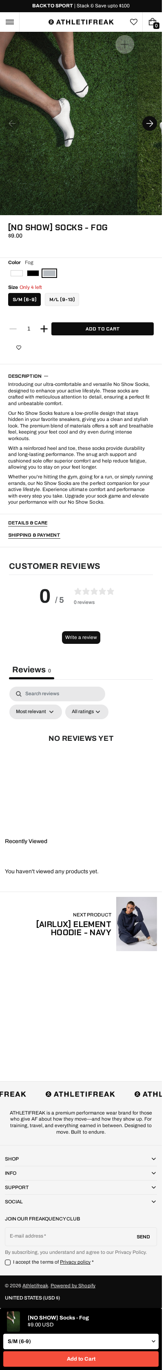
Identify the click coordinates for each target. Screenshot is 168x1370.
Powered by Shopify (73, 1286)
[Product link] (81, 924)
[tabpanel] (81, 756)
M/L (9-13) (62, 299)
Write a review (81, 637)
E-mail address (27, 1236)
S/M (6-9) (24, 299)
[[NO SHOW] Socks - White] (17, 273)
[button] (9, 22)
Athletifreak (35, 1286)
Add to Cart (81, 1359)
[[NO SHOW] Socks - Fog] (49, 273)
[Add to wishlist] (18, 347)
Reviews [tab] (31, 669)
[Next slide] (149, 123)
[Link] (81, 6)
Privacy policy (75, 1262)
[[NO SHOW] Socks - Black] (33, 273)
